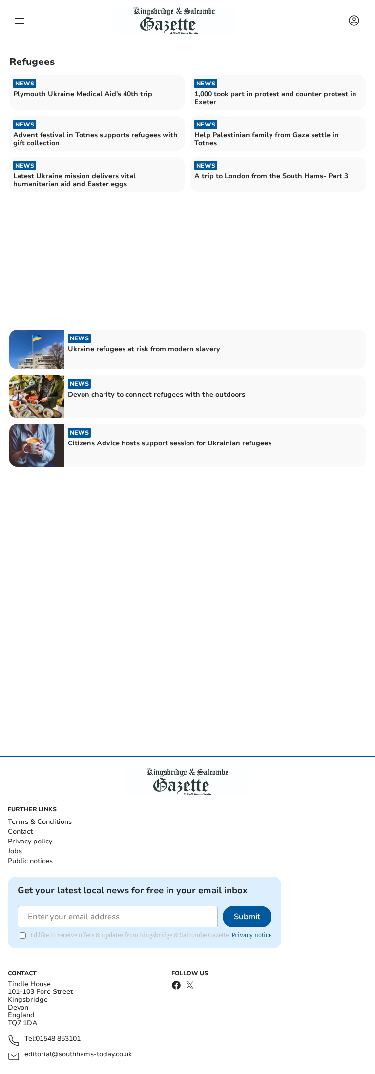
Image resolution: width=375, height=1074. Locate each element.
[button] (19, 21)
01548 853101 (58, 1039)
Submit (247, 916)
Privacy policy (30, 841)
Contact (20, 831)
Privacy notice (251, 935)
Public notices (30, 860)
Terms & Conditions (40, 821)
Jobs (15, 851)
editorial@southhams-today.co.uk (78, 1055)
